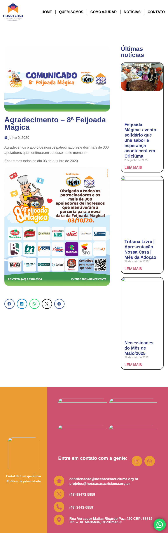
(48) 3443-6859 (81, 507)
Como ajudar (103, 12)
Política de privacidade (24, 481)
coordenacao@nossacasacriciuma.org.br (103, 479)
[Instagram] (137, 461)
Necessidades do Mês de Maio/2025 (138, 348)
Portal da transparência (23, 476)
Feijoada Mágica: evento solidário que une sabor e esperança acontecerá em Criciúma (140, 140)
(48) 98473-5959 (82, 494)
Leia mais (133, 167)
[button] (9, 304)
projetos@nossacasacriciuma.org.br (99, 483)
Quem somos (71, 12)
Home (47, 12)
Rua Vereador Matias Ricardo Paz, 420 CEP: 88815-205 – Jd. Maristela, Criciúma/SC (111, 520)
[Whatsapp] (149, 461)
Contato (156, 12)
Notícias (132, 12)
